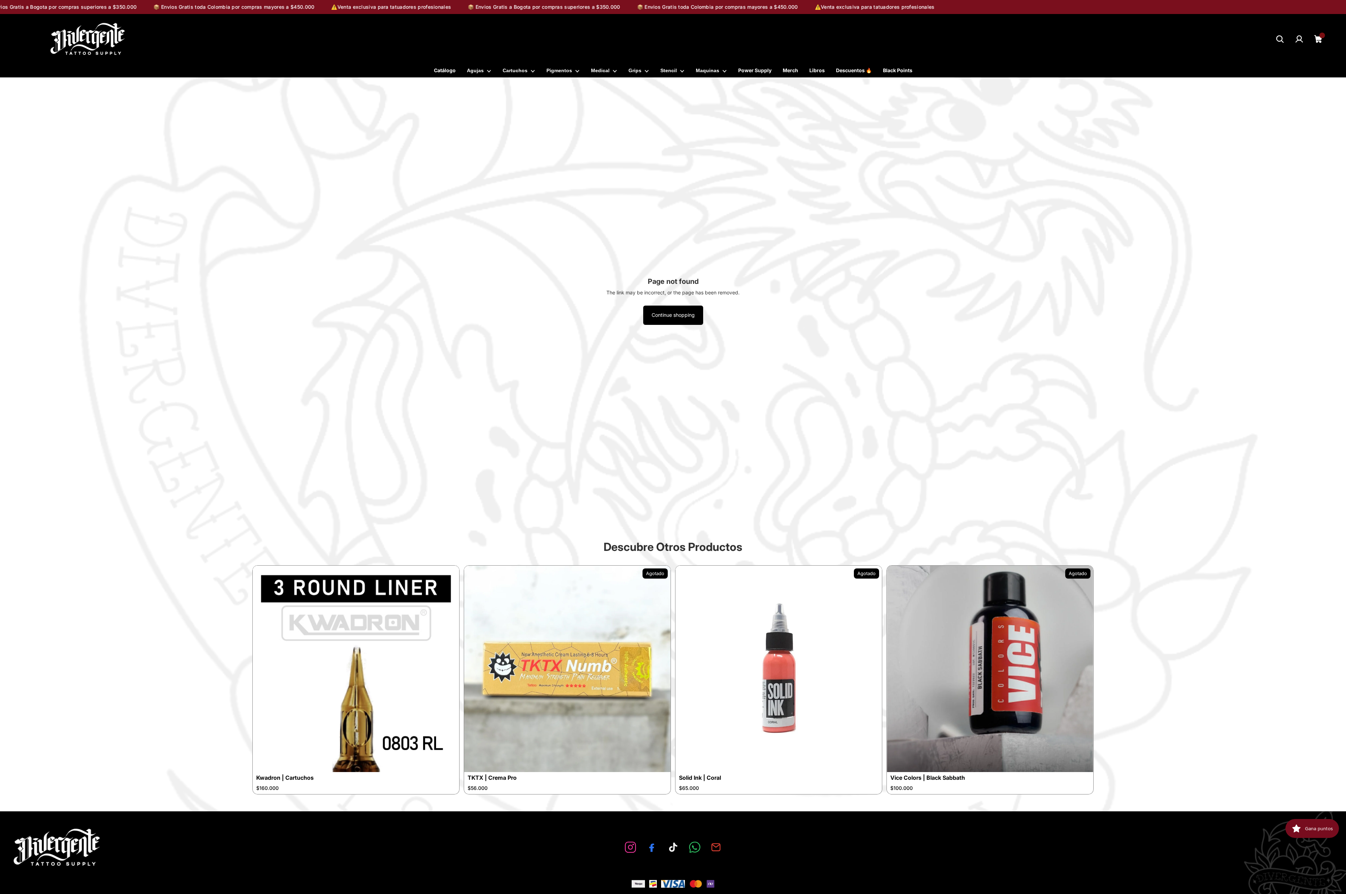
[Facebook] (652, 847)
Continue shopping (673, 315)
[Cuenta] (1299, 39)
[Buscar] (1279, 39)
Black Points (897, 70)
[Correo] (716, 847)
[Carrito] (1318, 39)
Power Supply (754, 70)
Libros (817, 70)
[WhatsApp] (694, 847)
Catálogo (445, 70)
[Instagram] (630, 847)
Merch (790, 70)
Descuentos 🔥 (854, 70)
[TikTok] (673, 847)
